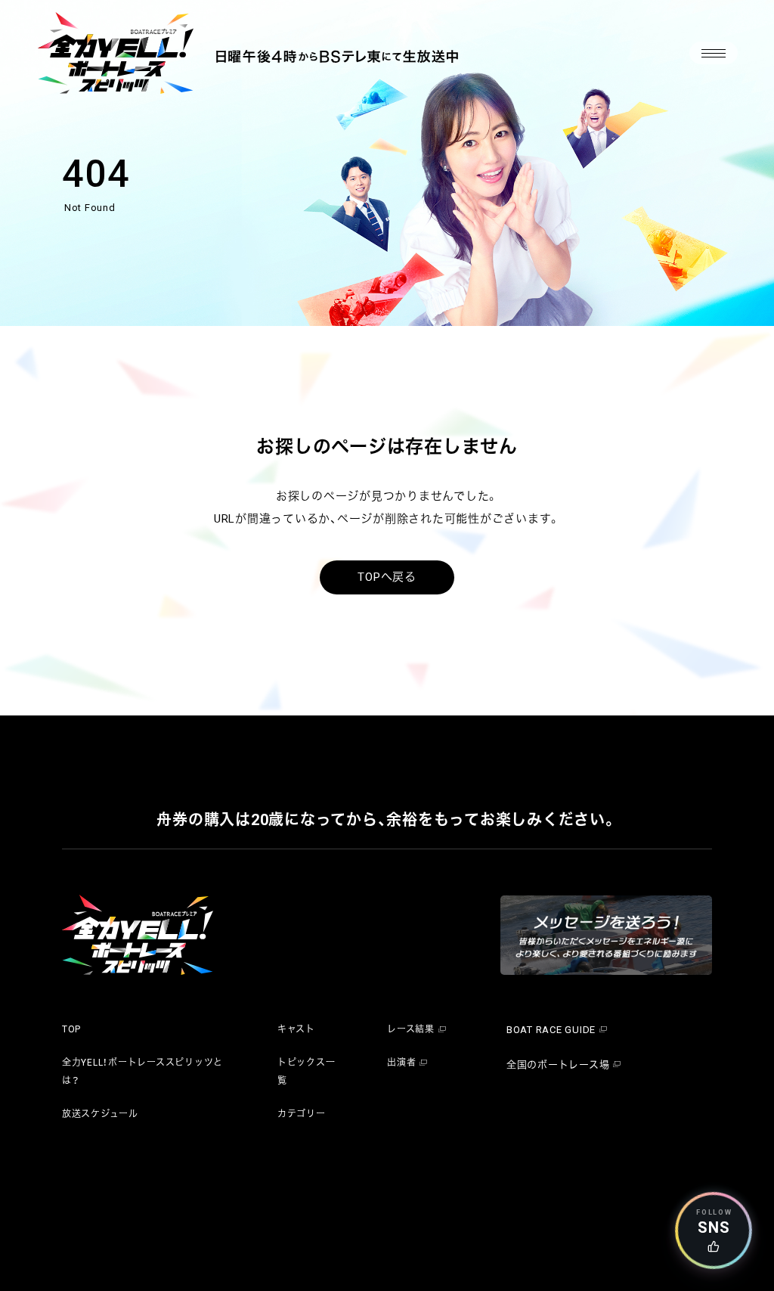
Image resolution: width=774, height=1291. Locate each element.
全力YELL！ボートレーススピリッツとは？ (142, 1071)
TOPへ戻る (387, 577)
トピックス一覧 (306, 1071)
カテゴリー (301, 1114)
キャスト (296, 1029)
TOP (71, 1029)
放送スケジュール (100, 1114)
